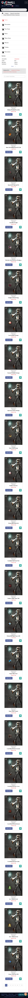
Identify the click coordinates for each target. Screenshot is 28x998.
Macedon (4, 62)
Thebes (16, 64)
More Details (8, 114)
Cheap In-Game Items (15, 13)
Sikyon (15, 62)
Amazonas (16, 58)
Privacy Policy (11, 994)
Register (8, 5)
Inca (15, 60)
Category (7, 13)
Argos (3, 60)
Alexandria (4, 58)
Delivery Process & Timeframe (11, 995)
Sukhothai (4, 64)
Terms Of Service (4, 994)
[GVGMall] (8, 2)
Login (4, 5)
